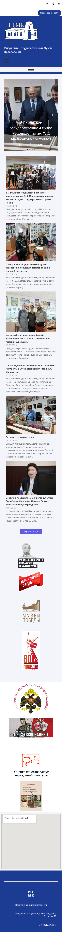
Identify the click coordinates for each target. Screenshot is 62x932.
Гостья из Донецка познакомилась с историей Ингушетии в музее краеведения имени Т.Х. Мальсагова (30, 369)
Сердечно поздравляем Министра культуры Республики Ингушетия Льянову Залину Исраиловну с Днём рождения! (29, 501)
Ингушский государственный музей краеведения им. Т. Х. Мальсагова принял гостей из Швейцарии (28, 338)
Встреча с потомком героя (20, 437)
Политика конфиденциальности (31, 905)
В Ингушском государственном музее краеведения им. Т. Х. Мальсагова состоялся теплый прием (31, 133)
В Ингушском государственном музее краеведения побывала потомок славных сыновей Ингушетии (28, 268)
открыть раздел (31, 531)
